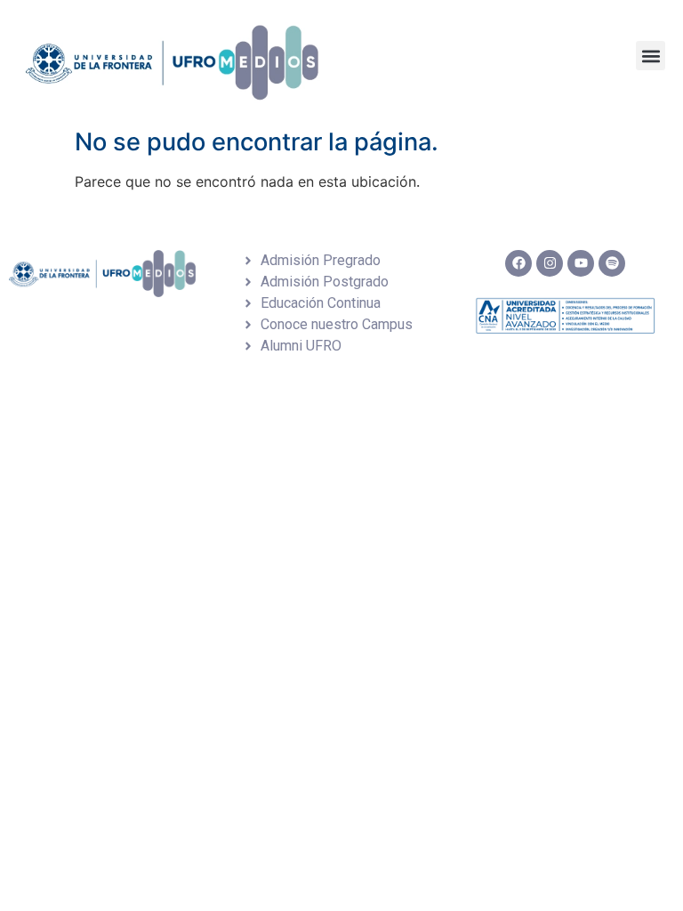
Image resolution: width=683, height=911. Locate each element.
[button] (650, 55)
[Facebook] (518, 263)
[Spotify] (612, 263)
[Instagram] (549, 263)
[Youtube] (580, 263)
